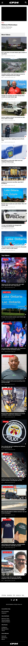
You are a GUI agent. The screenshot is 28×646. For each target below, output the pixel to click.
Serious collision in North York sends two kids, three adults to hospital (13, 118)
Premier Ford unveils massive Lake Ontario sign (13, 317)
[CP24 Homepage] (14, 2)
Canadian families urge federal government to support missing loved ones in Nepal (13, 74)
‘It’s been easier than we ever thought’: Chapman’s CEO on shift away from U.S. (11, 577)
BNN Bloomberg (5, 628)
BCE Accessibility (5, 611)
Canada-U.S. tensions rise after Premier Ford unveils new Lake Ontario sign (12, 96)
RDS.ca (3, 639)
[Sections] (2, 2)
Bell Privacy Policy (5, 618)
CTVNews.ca (4, 627)
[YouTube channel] (16, 600)
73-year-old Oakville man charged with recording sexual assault (11, 226)
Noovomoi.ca (4, 637)
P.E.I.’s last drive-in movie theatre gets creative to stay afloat (14, 53)
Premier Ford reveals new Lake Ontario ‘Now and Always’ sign (13, 204)
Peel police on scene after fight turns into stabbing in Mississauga (11, 161)
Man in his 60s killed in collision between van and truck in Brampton (13, 512)
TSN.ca (3, 630)
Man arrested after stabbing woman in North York (12, 139)
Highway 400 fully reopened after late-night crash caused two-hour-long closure (12, 285)
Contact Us (18, 595)
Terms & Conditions (6, 620)
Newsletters (9, 595)
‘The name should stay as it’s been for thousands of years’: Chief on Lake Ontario (13, 247)
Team (23, 595)
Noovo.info (4, 636)
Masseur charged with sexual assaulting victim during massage (13, 381)
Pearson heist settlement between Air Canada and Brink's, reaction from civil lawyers (13, 414)
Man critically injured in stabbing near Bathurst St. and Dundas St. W (13, 447)
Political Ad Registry (6, 621)
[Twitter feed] (11, 600)
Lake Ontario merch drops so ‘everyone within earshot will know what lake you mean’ (13, 545)
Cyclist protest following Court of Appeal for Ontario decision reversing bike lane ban (12, 479)
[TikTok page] (14, 600)
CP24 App (4, 595)
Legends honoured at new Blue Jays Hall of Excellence (12, 182)
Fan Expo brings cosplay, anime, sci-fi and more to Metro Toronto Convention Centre (13, 349)
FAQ (14, 595)
